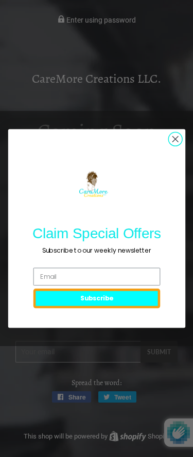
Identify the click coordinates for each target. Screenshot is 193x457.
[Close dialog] (175, 139)
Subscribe (96, 298)
